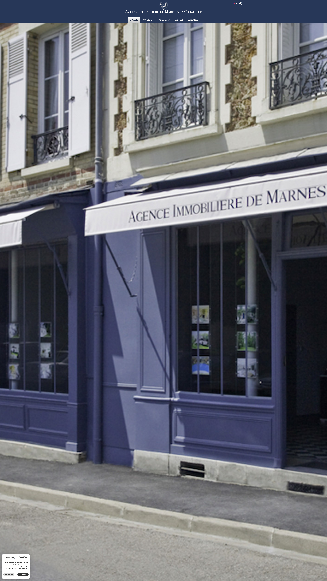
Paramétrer (9, 574)
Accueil (134, 20)
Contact (179, 20)
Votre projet (163, 20)
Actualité (193, 20)
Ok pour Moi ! (23, 574)
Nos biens (147, 20)
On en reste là (22, 556)
